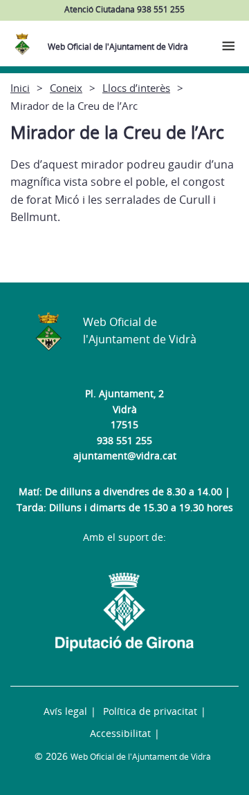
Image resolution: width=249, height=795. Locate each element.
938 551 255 (124, 440)
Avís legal (65, 711)
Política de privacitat (150, 711)
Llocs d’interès (136, 88)
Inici (20, 88)
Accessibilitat (120, 733)
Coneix (66, 88)
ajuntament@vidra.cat (124, 455)
